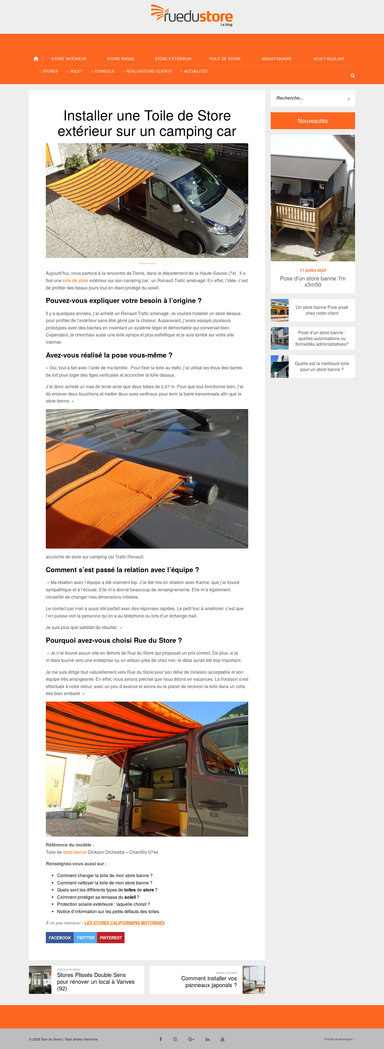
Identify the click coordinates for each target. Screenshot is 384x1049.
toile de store (75, 280)
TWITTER (85, 937)
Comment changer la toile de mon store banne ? (105, 875)
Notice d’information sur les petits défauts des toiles (108, 911)
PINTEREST (111, 937)
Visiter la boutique (338, 1039)
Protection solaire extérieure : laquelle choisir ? (103, 904)
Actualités (195, 71)
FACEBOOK (60, 937)
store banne (75, 852)
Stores (50, 71)
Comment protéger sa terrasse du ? (98, 897)
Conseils (104, 71)
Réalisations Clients (149, 71)
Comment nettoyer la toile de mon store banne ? (104, 882)
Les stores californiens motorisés (124, 923)
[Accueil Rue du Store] (36, 58)
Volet (76, 71)
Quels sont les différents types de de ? (107, 889)
